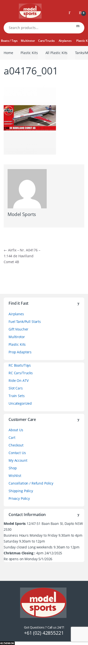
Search (77, 27)
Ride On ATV (18, 380)
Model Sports (22, 214)
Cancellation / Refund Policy (31, 483)
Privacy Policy (19, 498)
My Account (18, 460)
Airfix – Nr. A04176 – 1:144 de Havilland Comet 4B (22, 256)
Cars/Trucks (46, 41)
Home (8, 52)
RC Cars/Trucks (21, 373)
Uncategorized (20, 403)
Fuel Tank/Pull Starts (25, 321)
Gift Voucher (18, 329)
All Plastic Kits (56, 52)
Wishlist (15, 475)
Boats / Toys (9, 41)
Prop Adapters (20, 352)
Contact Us (17, 452)
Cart (12, 437)
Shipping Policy (21, 490)
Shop (13, 468)
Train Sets (17, 395)
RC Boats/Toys (20, 365)
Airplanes (65, 41)
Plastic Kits (29, 52)
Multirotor (28, 41)
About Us (16, 430)
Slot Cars (16, 388)
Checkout (16, 445)
